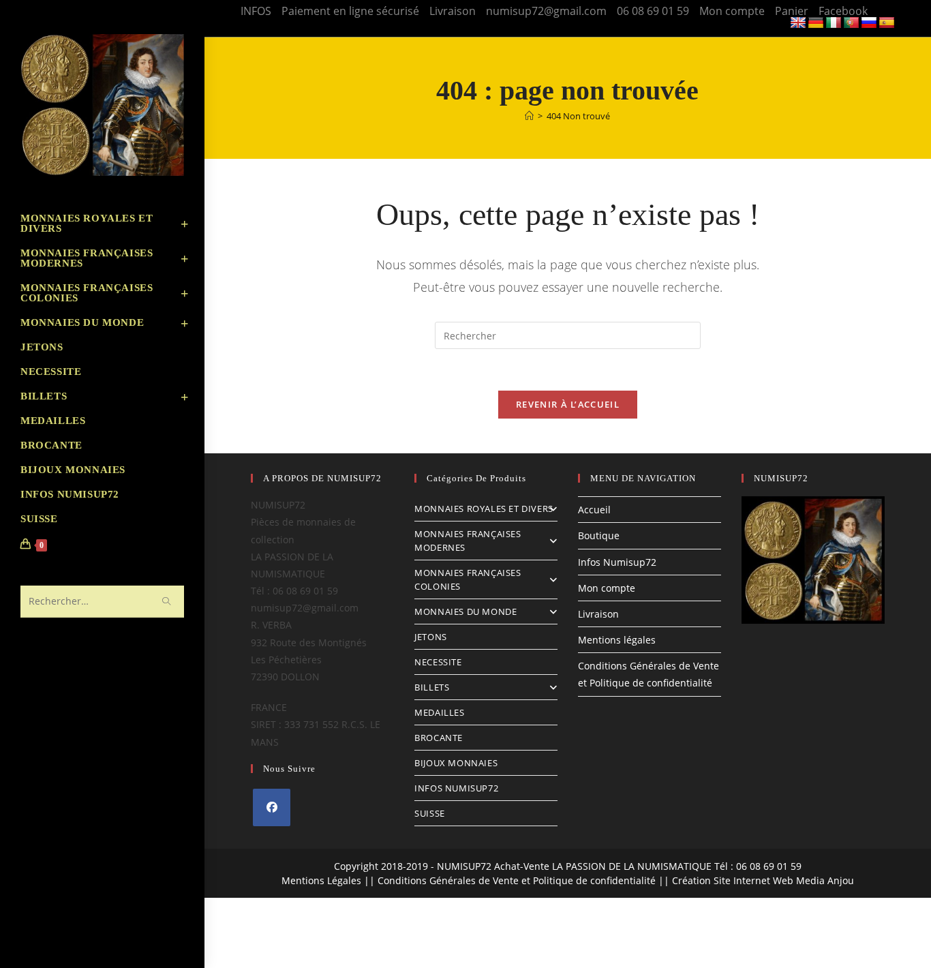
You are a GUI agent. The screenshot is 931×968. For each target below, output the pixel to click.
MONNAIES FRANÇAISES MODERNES (467, 541)
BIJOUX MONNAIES (456, 763)
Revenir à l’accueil (568, 404)
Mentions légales (617, 639)
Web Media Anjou (813, 880)
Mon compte (732, 10)
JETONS (430, 637)
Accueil (594, 509)
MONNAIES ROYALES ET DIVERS (483, 508)
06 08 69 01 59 (653, 10)
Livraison (452, 10)
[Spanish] (887, 23)
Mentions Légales (321, 880)
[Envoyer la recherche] (167, 602)
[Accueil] (529, 116)
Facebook (843, 10)
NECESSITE (437, 662)
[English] (798, 23)
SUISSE (429, 813)
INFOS (256, 10)
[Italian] (833, 23)
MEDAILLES (439, 712)
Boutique (599, 535)
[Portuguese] (851, 23)
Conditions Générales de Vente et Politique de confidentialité (517, 880)
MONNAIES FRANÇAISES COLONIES (467, 579)
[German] (816, 23)
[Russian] (869, 23)
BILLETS (431, 687)
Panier (791, 10)
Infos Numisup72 (617, 562)
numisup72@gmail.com (546, 10)
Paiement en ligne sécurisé (350, 10)
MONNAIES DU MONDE (465, 611)
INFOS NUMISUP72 (456, 788)
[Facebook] (271, 807)
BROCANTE (438, 737)
